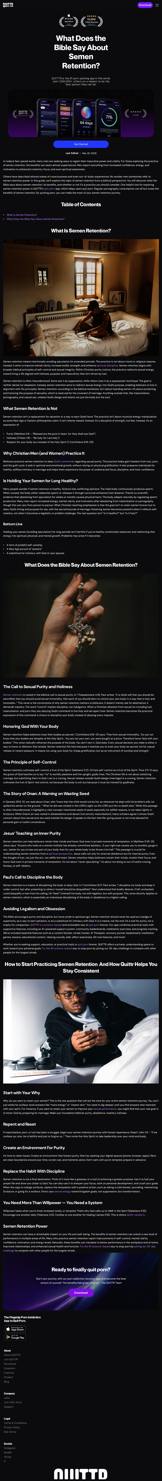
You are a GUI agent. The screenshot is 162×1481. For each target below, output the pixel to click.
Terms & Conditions (15, 1423)
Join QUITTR (11, 1359)
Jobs (6, 1397)
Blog (6, 1381)
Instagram (10, 1448)
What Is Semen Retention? (22, 215)
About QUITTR (12, 1355)
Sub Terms (10, 1431)
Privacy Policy (12, 1427)
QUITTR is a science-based (46, 925)
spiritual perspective (60, 853)
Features (9, 1372)
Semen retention (12, 694)
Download (145, 5)
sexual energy (63, 1191)
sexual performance (105, 1109)
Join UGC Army (13, 1402)
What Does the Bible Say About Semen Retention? (36, 219)
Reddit (8, 1452)
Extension (9, 1368)
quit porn (49, 188)
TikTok (7, 1457)
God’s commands (64, 461)
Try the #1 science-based (57, 948)
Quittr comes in (136, 1214)
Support (8, 1406)
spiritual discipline (107, 365)
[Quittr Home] (8, 5)
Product (8, 1377)
